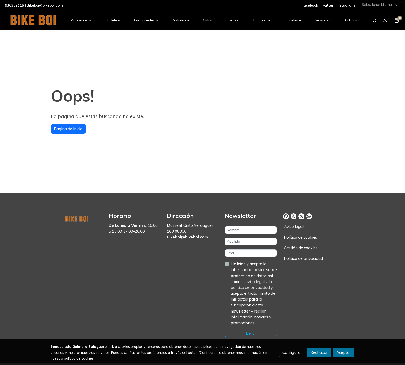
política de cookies (79, 358)
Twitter (328, 5)
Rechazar (319, 352)
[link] (33, 20)
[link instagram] (293, 216)
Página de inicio (68, 128)
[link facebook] (286, 216)
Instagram (346, 5)
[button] (81, 20)
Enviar (251, 333)
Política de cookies (300, 237)
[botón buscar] (374, 20)
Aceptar (343, 352)
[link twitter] (301, 216)
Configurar (292, 352)
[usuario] (385, 20)
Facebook (309, 5)
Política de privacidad (303, 258)
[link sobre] (77, 218)
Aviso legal (294, 226)
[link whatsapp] (309, 216)
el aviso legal (253, 281)
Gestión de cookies (301, 247)
